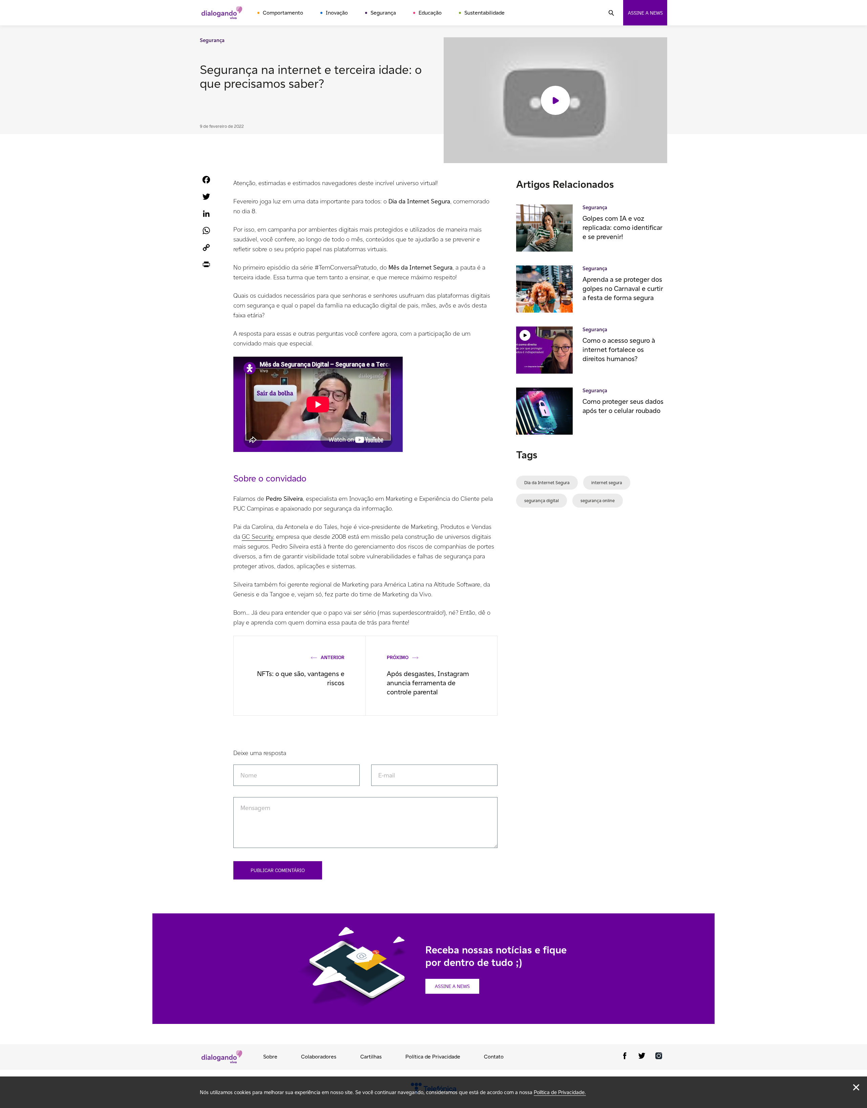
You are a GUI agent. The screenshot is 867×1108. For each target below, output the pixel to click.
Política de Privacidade (432, 1056)
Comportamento (283, 12)
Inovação (337, 12)
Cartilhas (371, 1056)
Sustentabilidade (484, 12)
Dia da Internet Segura (547, 483)
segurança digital (541, 500)
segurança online (597, 500)
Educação (430, 12)
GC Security (257, 536)
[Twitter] (642, 1057)
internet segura (606, 483)
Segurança (383, 12)
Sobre (270, 1056)
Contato (494, 1056)
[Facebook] (625, 1057)
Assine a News (452, 986)
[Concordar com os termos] (856, 1087)
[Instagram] (659, 1057)
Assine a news (645, 13)
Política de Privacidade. (560, 1092)
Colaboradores (318, 1056)
